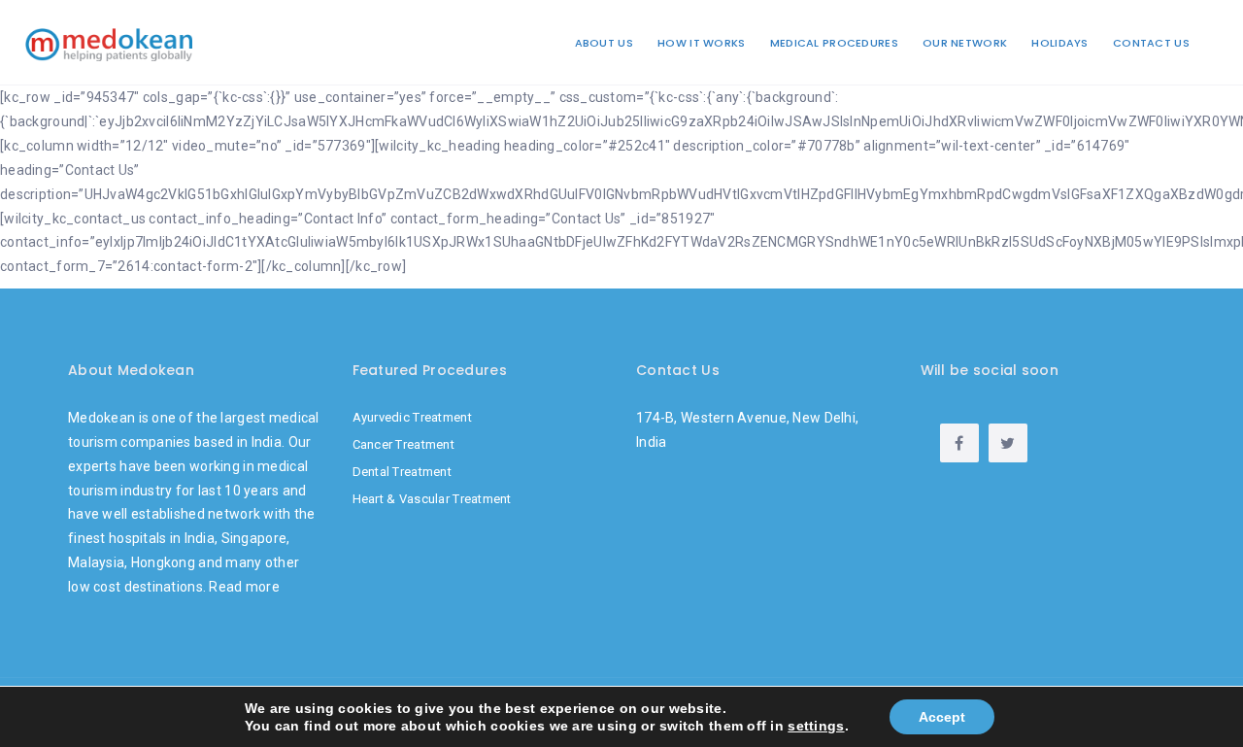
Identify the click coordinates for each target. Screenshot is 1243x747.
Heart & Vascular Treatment (432, 499)
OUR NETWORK (965, 43)
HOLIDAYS (1059, 43)
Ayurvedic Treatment (412, 417)
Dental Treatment (402, 471)
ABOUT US (604, 43)
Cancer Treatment (403, 444)
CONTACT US (1151, 43)
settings (816, 725)
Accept (942, 717)
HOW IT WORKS (701, 43)
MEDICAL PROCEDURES (834, 43)
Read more (244, 586)
